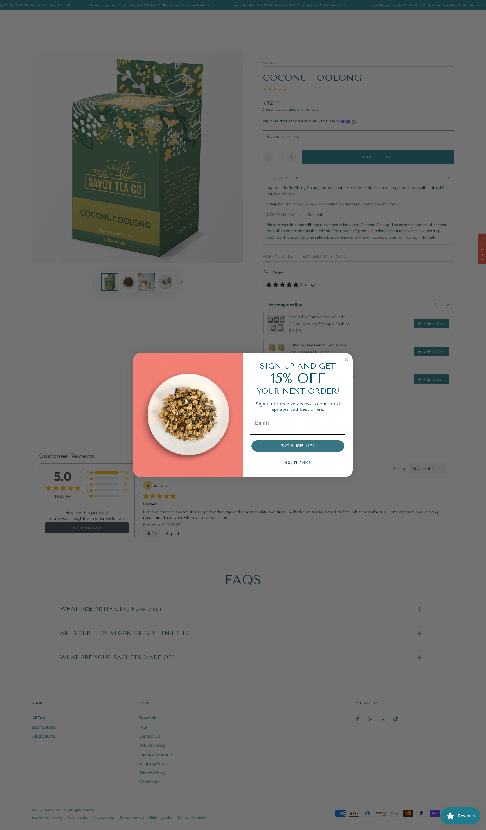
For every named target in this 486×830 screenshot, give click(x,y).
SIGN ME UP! (298, 445)
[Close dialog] (346, 359)
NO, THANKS (298, 463)
